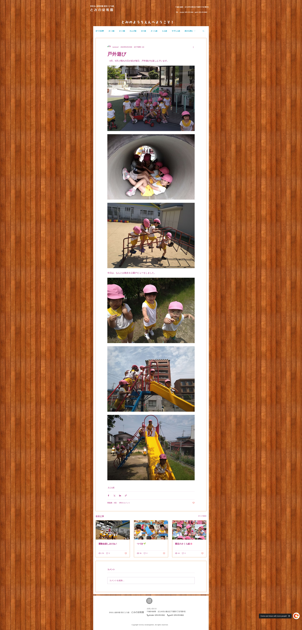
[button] (203, 31)
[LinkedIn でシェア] (120, 495)
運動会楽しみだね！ (108, 544)
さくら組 (154, 31)
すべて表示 (202, 516)
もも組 (164, 31)
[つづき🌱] (151, 530)
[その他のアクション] (193, 47)
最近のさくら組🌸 (184, 544)
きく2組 (122, 31)
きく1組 (111, 31)
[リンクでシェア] (126, 495)
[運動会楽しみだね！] (113, 530)
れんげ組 (133, 31)
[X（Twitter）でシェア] (114, 495)
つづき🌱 (141, 544)
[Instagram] (149, 601)
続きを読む (189, 31)
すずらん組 (176, 31)
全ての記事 (100, 31)
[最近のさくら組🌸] (189, 530)
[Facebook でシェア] (108, 495)
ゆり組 (143, 31)
